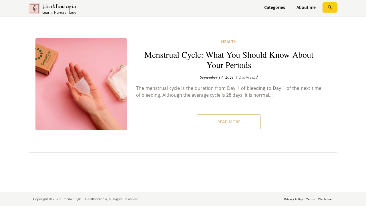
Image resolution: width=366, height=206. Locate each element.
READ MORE (228, 121)
